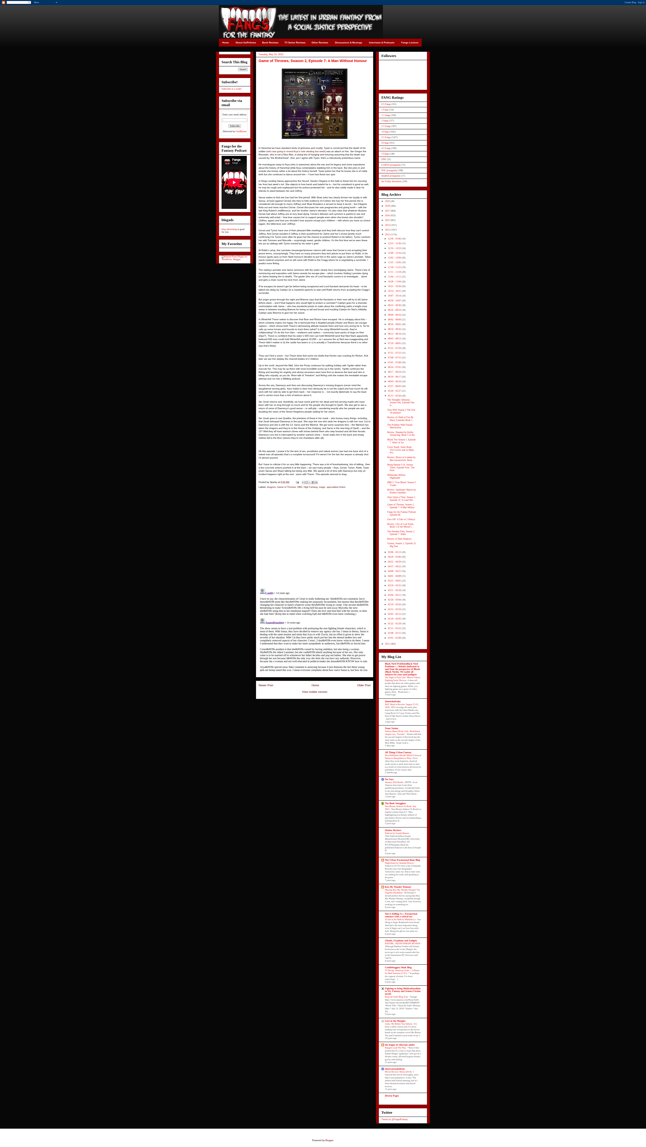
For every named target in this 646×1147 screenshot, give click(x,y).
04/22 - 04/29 (395, 561)
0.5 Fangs (386, 104)
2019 (387, 201)
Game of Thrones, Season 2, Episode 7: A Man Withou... (401, 506)
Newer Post (266, 685)
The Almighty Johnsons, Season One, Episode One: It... (401, 403)
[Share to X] (310, 482)
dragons (271, 487)
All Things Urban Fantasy (398, 752)
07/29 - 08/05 (395, 343)
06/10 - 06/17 (395, 376)
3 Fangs (385, 131)
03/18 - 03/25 (395, 585)
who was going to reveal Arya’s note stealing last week (296, 151)
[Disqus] (315, 539)
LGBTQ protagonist (391, 165)
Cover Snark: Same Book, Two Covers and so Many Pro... (400, 450)
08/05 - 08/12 (395, 338)
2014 (387, 225)
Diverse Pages (392, 1096)
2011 (387, 644)
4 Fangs (385, 143)
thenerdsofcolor (393, 701)
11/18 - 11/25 (395, 267)
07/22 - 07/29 (395, 348)
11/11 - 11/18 (395, 272)
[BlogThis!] (306, 482)
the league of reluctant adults (400, 1045)
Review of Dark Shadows (399, 539)
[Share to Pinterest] (316, 482)
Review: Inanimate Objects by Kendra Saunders (401, 491)
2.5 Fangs (386, 126)
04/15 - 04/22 (395, 566)
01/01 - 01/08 (395, 638)
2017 (387, 211)
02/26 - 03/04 (395, 599)
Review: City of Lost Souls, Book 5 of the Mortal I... (400, 525)
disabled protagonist (390, 176)
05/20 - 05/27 (395, 391)
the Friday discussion (391, 181)
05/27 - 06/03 (395, 386)
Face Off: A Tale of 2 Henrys (401, 519)
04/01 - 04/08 (395, 576)
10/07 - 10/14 (395, 295)
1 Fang (384, 109)
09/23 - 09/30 (395, 305)
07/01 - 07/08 (395, 362)
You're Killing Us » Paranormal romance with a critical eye (401, 915)
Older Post (364, 685)
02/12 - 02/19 (395, 609)
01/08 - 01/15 (395, 633)
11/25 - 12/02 (395, 262)
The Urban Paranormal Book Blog (402, 860)
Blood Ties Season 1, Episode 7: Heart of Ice (401, 441)
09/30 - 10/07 (395, 300)
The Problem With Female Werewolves (399, 426)
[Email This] (303, 482)
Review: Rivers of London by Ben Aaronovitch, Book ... (401, 458)
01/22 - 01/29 (395, 623)
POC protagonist (389, 170)
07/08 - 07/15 (395, 357)
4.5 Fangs (386, 148)
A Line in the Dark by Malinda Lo (400, 919)
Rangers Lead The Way (395, 1047)
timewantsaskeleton (395, 1069)
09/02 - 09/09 (395, 319)
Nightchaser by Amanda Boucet (399, 863)
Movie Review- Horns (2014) (398, 1071)
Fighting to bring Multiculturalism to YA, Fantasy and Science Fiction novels (403, 991)
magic (322, 487)
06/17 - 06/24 (395, 372)
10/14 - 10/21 (395, 291)
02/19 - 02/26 (395, 604)
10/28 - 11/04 (395, 281)
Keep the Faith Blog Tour (396, 996)
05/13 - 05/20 (395, 395)
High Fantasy (311, 487)
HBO (299, 487)
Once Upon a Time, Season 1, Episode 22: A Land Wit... (401, 498)
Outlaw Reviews (393, 830)
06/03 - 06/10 (395, 381)
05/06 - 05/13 (395, 552)
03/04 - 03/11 (395, 595)
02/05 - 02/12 (395, 614)
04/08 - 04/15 (395, 571)
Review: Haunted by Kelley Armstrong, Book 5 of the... (402, 433)
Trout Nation (391, 728)
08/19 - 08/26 (395, 329)
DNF (383, 159)
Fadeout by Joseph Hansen (397, 833)
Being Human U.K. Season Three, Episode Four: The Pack (401, 467)
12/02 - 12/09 (395, 257)
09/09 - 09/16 (395, 315)
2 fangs (384, 120)
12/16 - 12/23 (395, 248)
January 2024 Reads (394, 782)
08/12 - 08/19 (395, 334)
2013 (387, 230)
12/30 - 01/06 (395, 238)
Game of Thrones (286, 487)
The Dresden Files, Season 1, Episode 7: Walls (401, 533)
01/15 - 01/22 (395, 628)
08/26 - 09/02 (395, 324)
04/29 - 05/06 (395, 557)
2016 (387, 215)
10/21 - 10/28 (395, 286)
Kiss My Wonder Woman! (398, 887)
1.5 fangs (385, 115)
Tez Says (389, 779)
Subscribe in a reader (232, 89)
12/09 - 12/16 (395, 253)
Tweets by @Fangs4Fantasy (394, 1119)
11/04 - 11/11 (395, 276)
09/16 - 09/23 (395, 310)
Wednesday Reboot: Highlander (396, 476)
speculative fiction (336, 487)
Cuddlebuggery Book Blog (398, 967)
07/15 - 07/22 (395, 353)
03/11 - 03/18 (395, 590)
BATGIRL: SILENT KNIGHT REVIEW (403, 943)
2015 (387, 220)
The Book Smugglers (395, 803)
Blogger (329, 1140)
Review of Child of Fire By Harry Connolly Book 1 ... (401, 418)
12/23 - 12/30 (395, 243)
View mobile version (314, 691)
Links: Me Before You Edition (399, 1024)
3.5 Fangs (386, 137)
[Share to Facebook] (313, 482)
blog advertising (229, 229)
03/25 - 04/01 (395, 580)
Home (315, 685)
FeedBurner (241, 131)
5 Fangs (385, 154)
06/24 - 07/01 (395, 367)
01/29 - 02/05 (395, 618)
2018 (387, 206)
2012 (387, 234)
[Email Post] (297, 482)
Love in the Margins (395, 1021)
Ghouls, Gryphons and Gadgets (401, 940)
